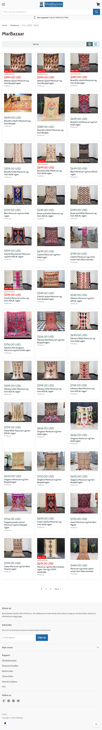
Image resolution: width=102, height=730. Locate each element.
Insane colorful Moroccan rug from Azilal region (49, 523)
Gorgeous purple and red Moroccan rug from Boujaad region (15, 525)
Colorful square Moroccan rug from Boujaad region (49, 297)
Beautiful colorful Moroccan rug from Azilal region (83, 81)
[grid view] (89, 44)
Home (4, 25)
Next (57, 589)
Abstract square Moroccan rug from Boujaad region (16, 82)
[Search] (96, 12)
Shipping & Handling (10, 665)
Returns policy (7, 671)
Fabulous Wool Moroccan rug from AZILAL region (82, 389)
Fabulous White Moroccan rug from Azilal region (82, 339)
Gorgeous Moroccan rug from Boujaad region (16, 480)
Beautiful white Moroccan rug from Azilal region (16, 173)
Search (4, 714)
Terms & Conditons (9, 681)
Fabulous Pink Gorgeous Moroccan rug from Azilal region (17, 349)
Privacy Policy (7, 676)
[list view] (96, 44)
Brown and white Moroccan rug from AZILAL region (50, 214)
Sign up (42, 637)
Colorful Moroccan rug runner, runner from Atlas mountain (82, 258)
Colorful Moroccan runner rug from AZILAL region (16, 299)
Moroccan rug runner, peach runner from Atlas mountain (82, 569)
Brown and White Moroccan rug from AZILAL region (83, 214)
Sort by (36, 44)
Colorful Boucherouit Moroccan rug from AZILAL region (17, 255)
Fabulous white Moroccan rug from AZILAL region (16, 390)
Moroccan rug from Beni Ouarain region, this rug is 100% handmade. (50, 569)
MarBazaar (14, 25)
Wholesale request (9, 660)
